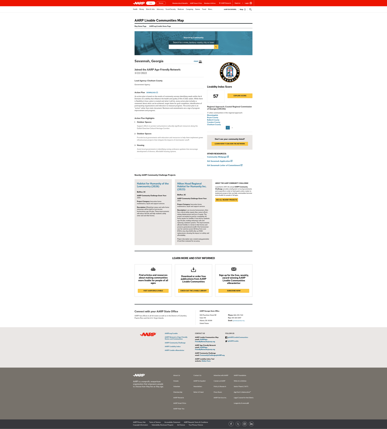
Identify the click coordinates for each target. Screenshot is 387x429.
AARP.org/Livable (171, 333)
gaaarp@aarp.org (238, 321)
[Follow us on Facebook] (231, 423)
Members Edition (210, 3)
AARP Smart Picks (196, 3)
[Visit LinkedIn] (251, 423)
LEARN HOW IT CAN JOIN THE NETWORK (230, 144)
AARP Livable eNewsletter (174, 350)
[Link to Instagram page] (244, 423)
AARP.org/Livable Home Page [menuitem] (160, 26)
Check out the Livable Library (193, 291)
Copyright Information (140, 425)
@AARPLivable (233, 341)
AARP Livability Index (173, 347)
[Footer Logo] (139, 375)
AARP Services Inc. (220, 397)
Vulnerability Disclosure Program (162, 425)
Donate (175, 381)
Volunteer (176, 386)
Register (237, 3)
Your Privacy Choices (196, 425)
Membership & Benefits (180, 3)
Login (247, 3)
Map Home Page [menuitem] (140, 26)
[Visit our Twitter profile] (237, 423)
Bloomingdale (212, 115)
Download (151, 93)
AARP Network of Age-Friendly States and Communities (176, 338)
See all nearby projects (226, 200)
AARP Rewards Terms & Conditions (196, 422)
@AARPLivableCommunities (238, 337)
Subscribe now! (234, 291)
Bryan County (212, 117)
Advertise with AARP (221, 375)
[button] (250, 9)
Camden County (213, 122)
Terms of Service (155, 422)
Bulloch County (213, 120)
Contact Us (197, 375)
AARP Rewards (178, 397)
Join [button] (150, 3)
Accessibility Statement (172, 422)
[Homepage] (139, 3)
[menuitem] (135, 10)
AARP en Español (230, 9)
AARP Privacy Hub (139, 422)
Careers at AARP (219, 381)
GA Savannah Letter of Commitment (223, 165)
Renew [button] (161, 3)
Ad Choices (181, 425)
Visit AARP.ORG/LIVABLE (153, 291)
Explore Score (240, 96)
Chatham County (214, 124)
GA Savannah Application (218, 161)
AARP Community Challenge (175, 343)
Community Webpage (216, 157)
